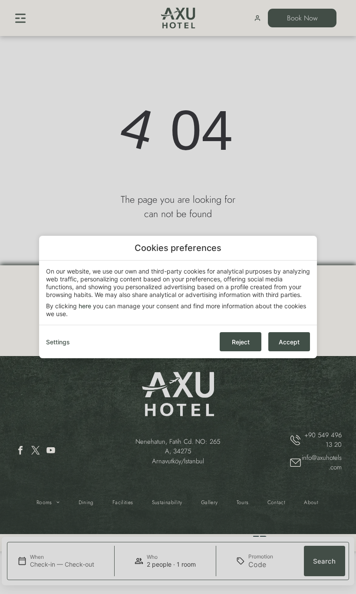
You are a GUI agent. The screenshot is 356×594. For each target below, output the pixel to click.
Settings (58, 342)
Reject (241, 342)
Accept (289, 342)
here (85, 306)
